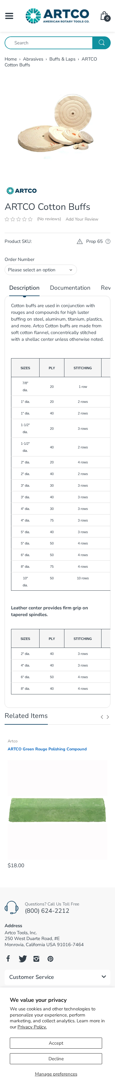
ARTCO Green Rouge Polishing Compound (47, 749)
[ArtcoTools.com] (57, 16)
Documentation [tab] (70, 288)
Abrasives (33, 59)
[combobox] (57, 43)
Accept (56, 1043)
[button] (19, 219)
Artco (12, 741)
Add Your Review (82, 219)
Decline (56, 1059)
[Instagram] (36, 959)
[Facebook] (8, 959)
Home (11, 59)
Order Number (19, 259)
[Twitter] (22, 959)
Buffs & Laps (62, 59)
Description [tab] (24, 288)
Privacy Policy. (32, 1027)
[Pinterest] (50, 959)
